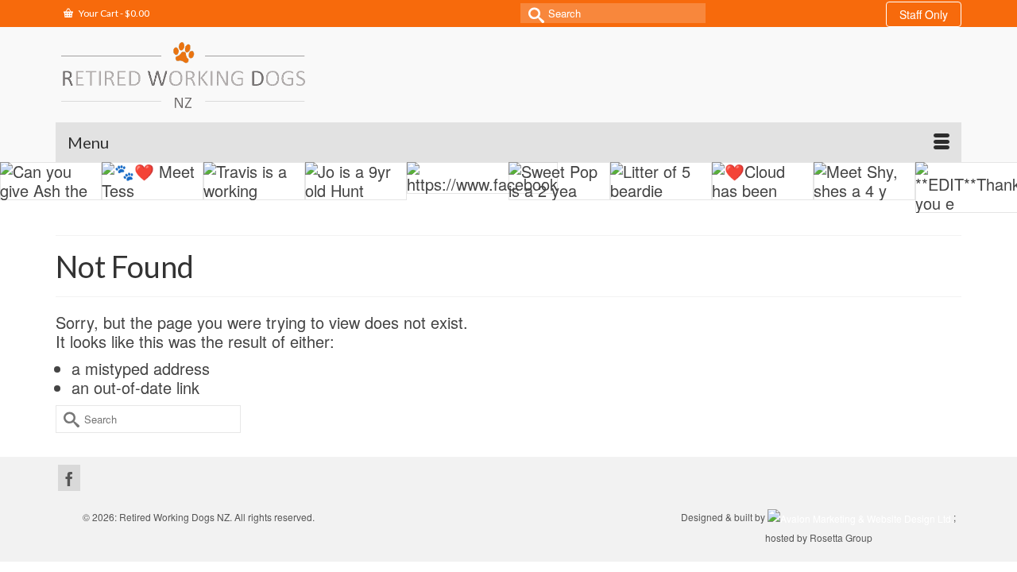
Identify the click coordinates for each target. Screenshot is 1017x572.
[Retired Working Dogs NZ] (183, 74)
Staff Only (923, 14)
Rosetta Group (841, 537)
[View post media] (51, 181)
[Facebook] (69, 478)
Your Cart (113, 13)
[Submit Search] (532, 13)
